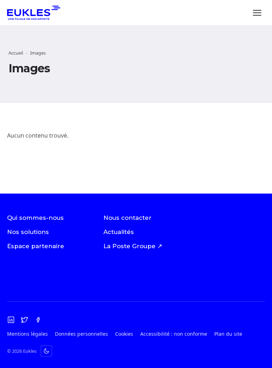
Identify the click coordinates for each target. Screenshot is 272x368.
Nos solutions (28, 231)
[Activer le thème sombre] (46, 351)
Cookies (124, 333)
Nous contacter (127, 217)
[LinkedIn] (11, 320)
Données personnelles (81, 333)
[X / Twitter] (24, 320)
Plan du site (228, 333)
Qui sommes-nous (35, 217)
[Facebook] (38, 320)
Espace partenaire (35, 246)
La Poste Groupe (132, 246)
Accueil (15, 53)
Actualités (118, 231)
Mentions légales (27, 333)
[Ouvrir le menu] (257, 13)
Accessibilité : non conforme (173, 333)
